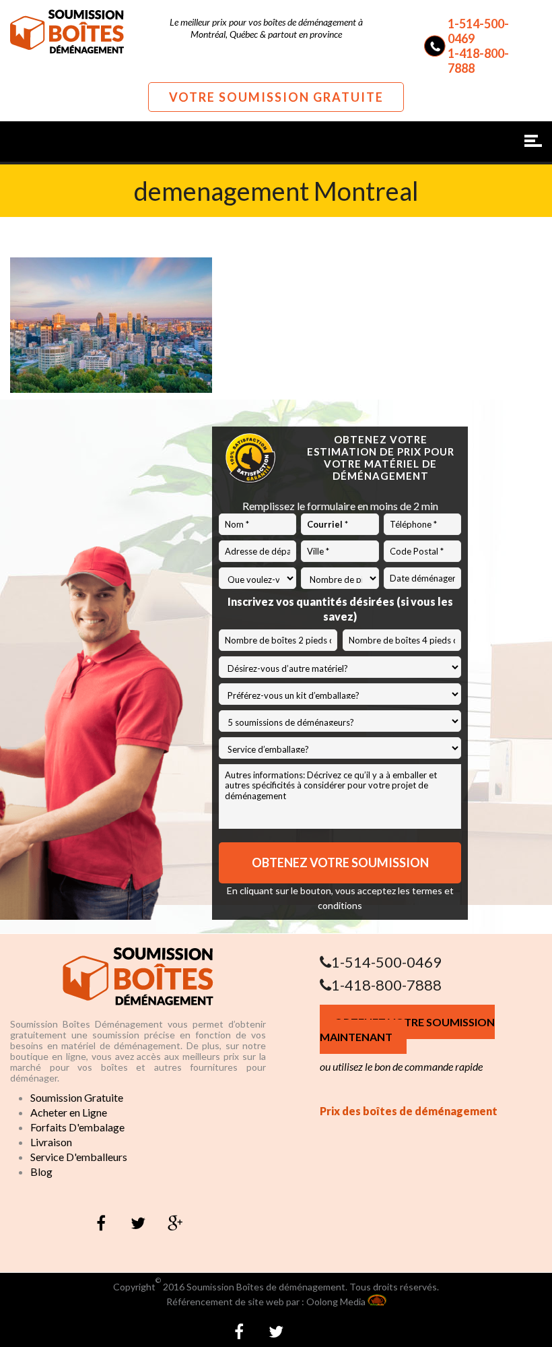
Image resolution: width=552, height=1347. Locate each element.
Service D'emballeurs (78, 1156)
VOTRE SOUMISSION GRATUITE (276, 97)
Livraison (51, 1141)
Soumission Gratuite (76, 1097)
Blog (41, 1171)
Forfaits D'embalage (77, 1127)
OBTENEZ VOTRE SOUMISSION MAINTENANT (407, 1029)
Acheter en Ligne (68, 1112)
